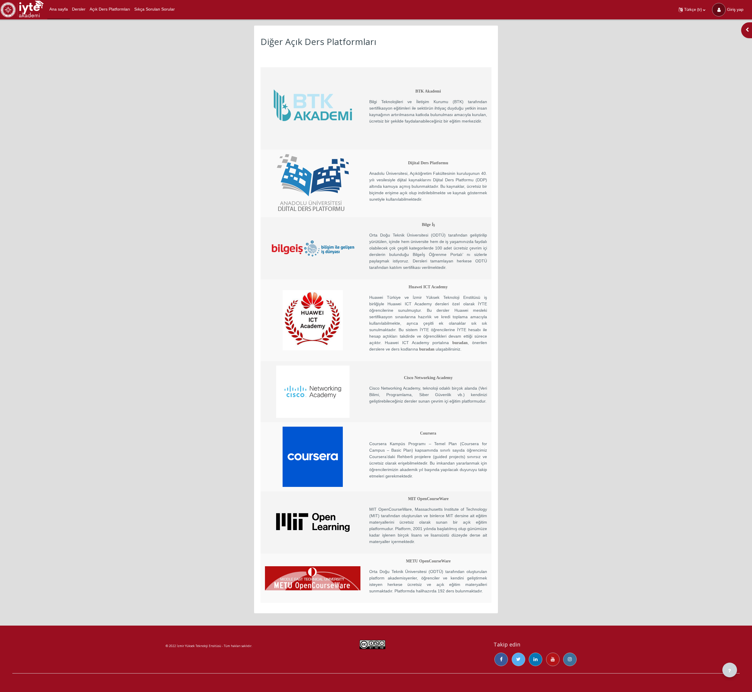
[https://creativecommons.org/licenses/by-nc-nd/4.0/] (372, 646)
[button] (692, 10)
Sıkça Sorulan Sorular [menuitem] (154, 9)
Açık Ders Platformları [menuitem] (110, 9)
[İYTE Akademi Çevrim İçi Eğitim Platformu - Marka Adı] (22, 9)
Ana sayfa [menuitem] (58, 9)
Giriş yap (735, 9)
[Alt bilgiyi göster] (729, 670)
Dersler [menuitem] (78, 9)
